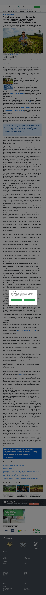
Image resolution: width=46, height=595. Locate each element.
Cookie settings (23, 302)
